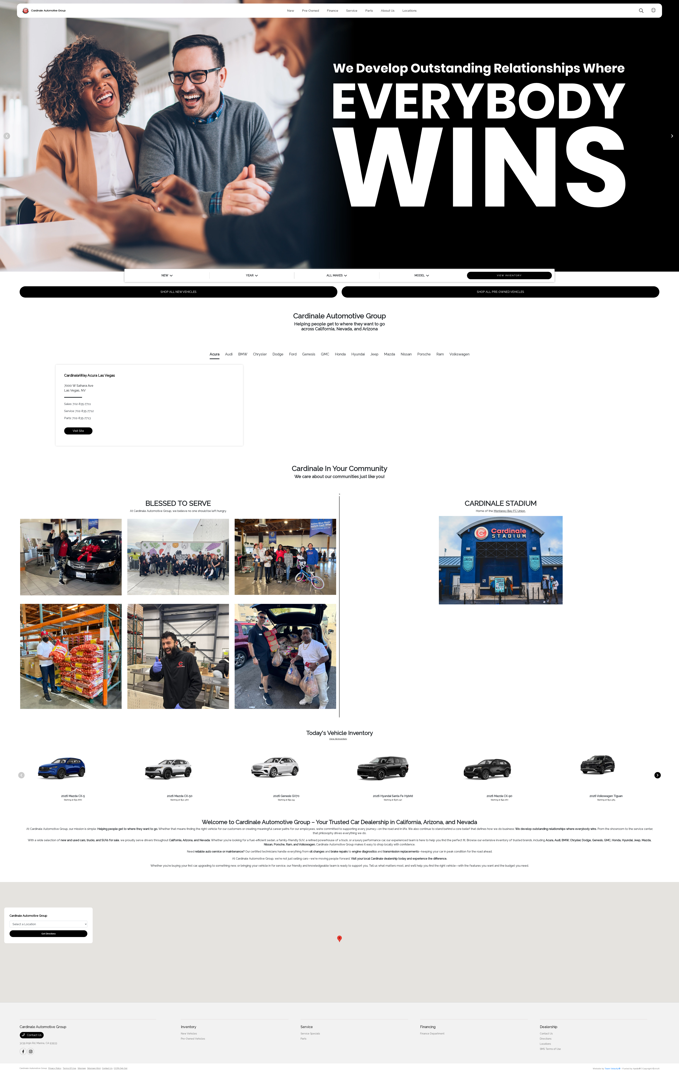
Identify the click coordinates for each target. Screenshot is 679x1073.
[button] (339, 939)
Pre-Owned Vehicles (193, 1038)
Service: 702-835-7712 (79, 411)
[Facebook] (23, 1051)
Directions (545, 1038)
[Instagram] (30, 1051)
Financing (428, 1027)
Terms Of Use (69, 1068)
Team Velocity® (612, 1068)
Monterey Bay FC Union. (510, 511)
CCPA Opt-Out (120, 1068)
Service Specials (310, 1033)
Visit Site (78, 431)
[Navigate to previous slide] (2, 135)
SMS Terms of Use (550, 1049)
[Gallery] (339, 136)
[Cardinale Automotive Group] (44, 10)
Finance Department (432, 1033)
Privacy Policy (54, 1068)
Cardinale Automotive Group (33, 1068)
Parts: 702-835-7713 (77, 418)
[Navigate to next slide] (676, 135)
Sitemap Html (94, 1068)
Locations (545, 1043)
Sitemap (82, 1068)
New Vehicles (189, 1033)
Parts (303, 1038)
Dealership (548, 1027)
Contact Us (34, 1035)
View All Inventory (338, 739)
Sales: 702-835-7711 (77, 404)
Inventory (188, 1027)
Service (307, 1027)
